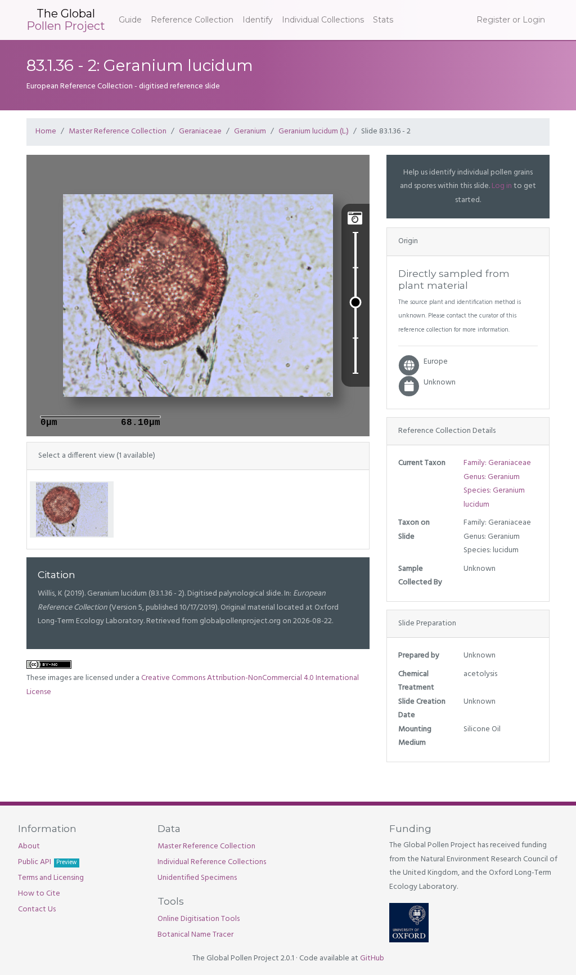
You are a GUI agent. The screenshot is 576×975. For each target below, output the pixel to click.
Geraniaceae (200, 131)
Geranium (250, 131)
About (29, 846)
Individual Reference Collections (212, 862)
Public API (47, 862)
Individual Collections (323, 20)
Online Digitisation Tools (199, 919)
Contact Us (37, 909)
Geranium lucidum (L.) (313, 131)
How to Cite (39, 893)
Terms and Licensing (51, 877)
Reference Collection (192, 20)
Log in (502, 186)
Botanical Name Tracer (195, 934)
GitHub (372, 958)
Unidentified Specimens (197, 877)
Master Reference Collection (117, 131)
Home (45, 131)
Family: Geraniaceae (497, 463)
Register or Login (510, 20)
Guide (130, 20)
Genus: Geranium (492, 477)
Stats (383, 20)
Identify (257, 20)
